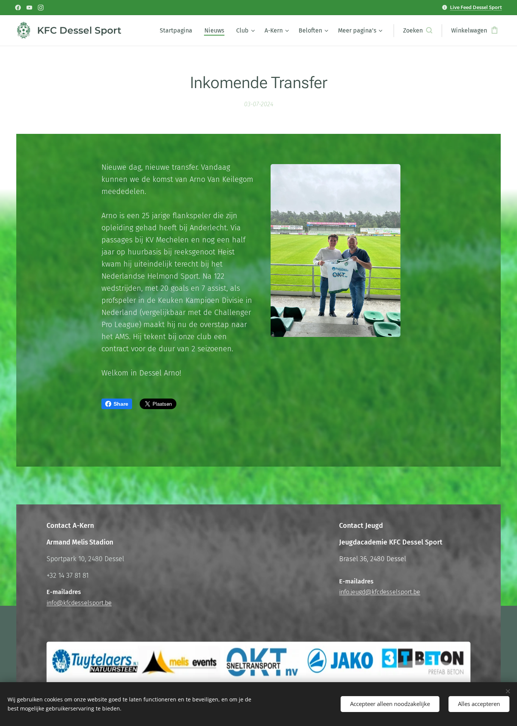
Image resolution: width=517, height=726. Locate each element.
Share (121, 404)
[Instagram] (40, 7)
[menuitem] (178, 30)
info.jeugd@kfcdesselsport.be (379, 592)
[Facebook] (18, 7)
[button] (418, 30)
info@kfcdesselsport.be (79, 603)
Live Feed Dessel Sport (476, 7)
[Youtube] (29, 7)
